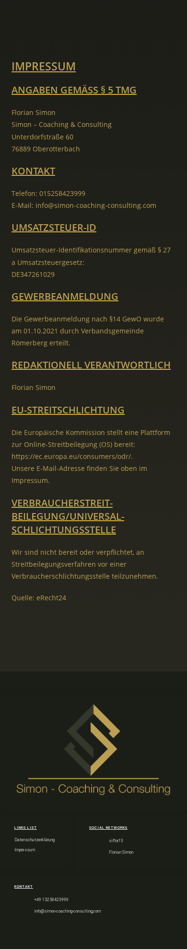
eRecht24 (51, 597)
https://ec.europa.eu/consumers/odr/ (71, 456)
